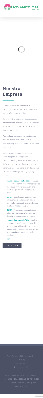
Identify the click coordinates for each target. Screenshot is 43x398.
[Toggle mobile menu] (39, 12)
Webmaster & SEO (21, 386)
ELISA (9, 210)
